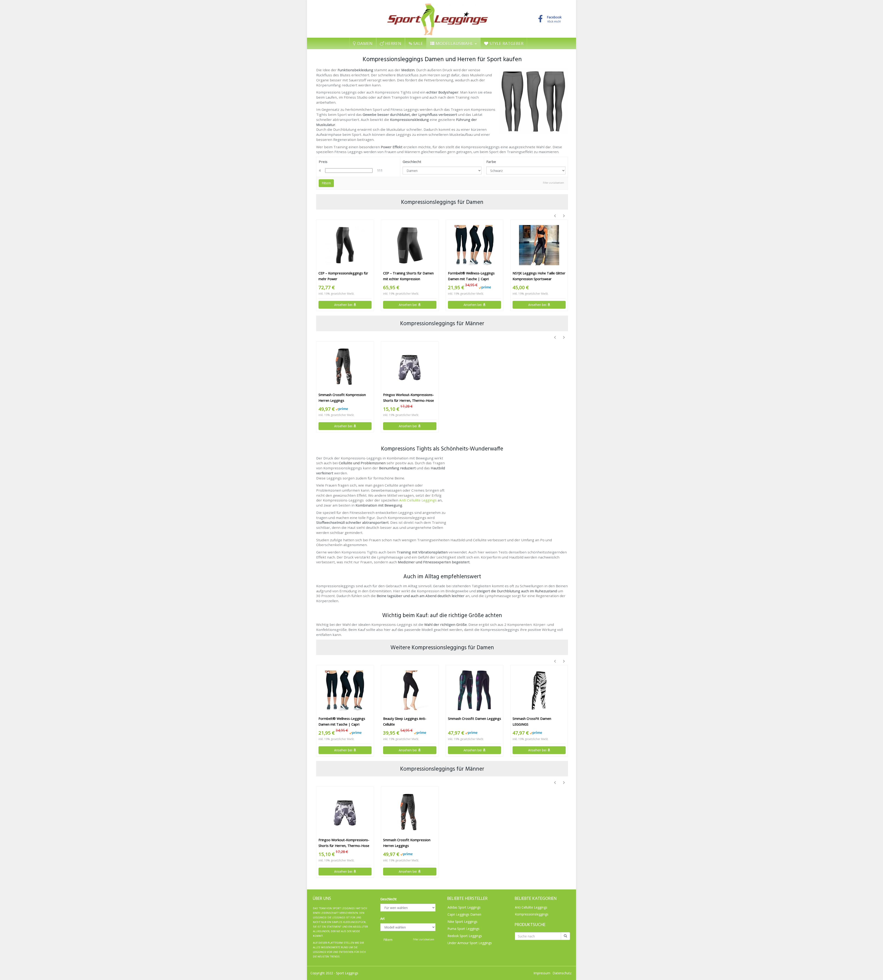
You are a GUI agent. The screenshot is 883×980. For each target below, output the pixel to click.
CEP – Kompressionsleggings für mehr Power (343, 276)
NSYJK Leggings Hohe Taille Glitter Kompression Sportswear (539, 276)
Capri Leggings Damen (464, 914)
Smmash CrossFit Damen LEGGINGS (532, 721)
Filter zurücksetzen (553, 182)
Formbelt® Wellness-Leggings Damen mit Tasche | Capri (471, 276)
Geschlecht (412, 161)
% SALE (416, 43)
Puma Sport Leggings (463, 928)
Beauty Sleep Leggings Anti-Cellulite (404, 721)
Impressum (541, 973)
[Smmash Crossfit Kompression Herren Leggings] (345, 366)
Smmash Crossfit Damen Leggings (474, 718)
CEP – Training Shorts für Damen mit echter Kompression (408, 276)
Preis (323, 161)
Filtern (326, 183)
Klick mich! (554, 19)
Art (382, 918)
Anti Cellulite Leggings (418, 500)
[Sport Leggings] (437, 18)
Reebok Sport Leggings (464, 936)
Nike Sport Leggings (462, 921)
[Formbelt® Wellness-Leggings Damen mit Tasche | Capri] (474, 245)
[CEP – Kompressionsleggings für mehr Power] (345, 245)
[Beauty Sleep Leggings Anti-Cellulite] (409, 690)
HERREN (392, 43)
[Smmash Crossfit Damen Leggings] (474, 690)
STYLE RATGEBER (505, 43)
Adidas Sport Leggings (464, 907)
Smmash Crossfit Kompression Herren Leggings (342, 398)
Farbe (491, 161)
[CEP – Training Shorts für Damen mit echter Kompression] (409, 245)
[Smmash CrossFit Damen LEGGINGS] (539, 690)
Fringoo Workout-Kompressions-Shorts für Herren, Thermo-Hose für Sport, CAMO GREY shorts (408, 398)
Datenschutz (562, 973)
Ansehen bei (343, 304)
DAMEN (364, 43)
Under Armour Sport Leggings (469, 943)
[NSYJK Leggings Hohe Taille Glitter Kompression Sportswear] (539, 245)
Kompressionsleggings (531, 914)
